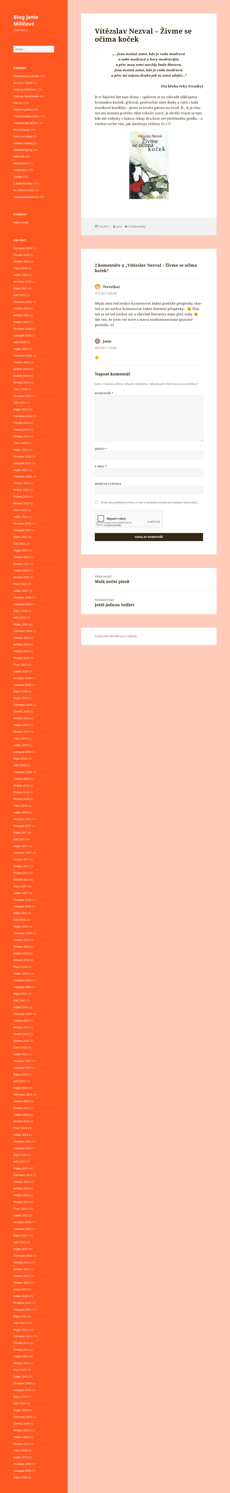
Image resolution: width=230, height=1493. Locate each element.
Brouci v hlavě (22, 83)
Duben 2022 (21, 496)
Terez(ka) (111, 286)
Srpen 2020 (20, 624)
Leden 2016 (20, 973)
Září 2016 (19, 920)
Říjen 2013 (20, 1155)
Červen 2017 (21, 859)
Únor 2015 (20, 1047)
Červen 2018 (21, 779)
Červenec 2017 (22, 853)
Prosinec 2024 (22, 329)
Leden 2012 (20, 1296)
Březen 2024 (21, 382)
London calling (23, 143)
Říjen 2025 (20, 288)
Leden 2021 (20, 591)
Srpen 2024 (20, 349)
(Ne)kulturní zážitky (26, 76)
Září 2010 (19, 1403)
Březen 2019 (21, 732)
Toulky (17, 177)
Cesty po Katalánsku (26, 96)
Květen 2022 (21, 490)
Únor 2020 (20, 665)
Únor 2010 (20, 1450)
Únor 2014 (20, 1128)
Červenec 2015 (22, 1014)
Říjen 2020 (20, 611)
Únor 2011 (20, 1370)
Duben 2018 (21, 792)
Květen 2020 (21, 644)
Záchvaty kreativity (26, 197)
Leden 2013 (20, 1215)
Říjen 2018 (20, 759)
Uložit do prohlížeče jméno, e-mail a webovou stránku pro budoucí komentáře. (149, 502)
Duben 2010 (21, 1437)
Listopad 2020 (22, 604)
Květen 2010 (21, 1430)
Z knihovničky (22, 183)
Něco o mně (20, 222)
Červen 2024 (21, 362)
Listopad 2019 (22, 685)
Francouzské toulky (26, 116)
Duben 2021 (21, 570)
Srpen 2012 (20, 1249)
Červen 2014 (21, 1101)
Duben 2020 (21, 651)
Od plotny (19, 170)
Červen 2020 (21, 638)
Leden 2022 (20, 517)
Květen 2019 (21, 718)
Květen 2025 (21, 315)
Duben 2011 (21, 1356)
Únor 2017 (20, 886)
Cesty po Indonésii (24, 89)
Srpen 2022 (20, 470)
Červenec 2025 (22, 302)
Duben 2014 (21, 1115)
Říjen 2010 (20, 1397)
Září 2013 (19, 1162)
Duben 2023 (21, 429)
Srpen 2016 (20, 926)
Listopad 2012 (22, 1229)
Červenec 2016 (22, 933)
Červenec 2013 (22, 1175)
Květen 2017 (21, 866)
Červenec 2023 (22, 416)
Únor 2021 (20, 584)
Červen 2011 (21, 1343)
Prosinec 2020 (22, 597)
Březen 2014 (21, 1121)
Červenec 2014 (22, 1094)
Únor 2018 (20, 806)
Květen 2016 (21, 947)
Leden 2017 (20, 893)
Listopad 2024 (22, 335)
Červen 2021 (21, 557)
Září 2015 (19, 1000)
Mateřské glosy (22, 150)
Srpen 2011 (20, 1330)
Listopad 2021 (22, 530)
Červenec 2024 (22, 356)
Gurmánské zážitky (25, 123)
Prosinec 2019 (22, 678)
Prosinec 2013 (22, 1141)
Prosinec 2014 (22, 1061)
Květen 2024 (21, 369)
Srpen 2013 (20, 1168)
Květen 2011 (21, 1350)
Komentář (104, 393)
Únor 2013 (20, 1209)
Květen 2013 (21, 1188)
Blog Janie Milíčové (25, 20)
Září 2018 (19, 765)
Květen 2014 (21, 1108)
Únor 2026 (20, 268)
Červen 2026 (21, 255)
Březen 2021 (21, 577)
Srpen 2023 (20, 409)
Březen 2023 (21, 436)
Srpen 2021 (20, 550)
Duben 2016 (21, 953)
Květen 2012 (21, 1269)
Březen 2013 (21, 1202)
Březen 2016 (21, 960)
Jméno (101, 449)
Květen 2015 (21, 1027)
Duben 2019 (21, 725)
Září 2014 (19, 1081)
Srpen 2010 (20, 1410)
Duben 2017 (21, 873)
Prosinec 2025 (22, 282)
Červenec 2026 (22, 248)
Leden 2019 (20, 745)
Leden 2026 (20, 275)
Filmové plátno (23, 109)
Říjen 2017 (20, 832)
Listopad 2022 (22, 463)
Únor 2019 (20, 738)
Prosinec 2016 (22, 900)
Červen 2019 (21, 711)
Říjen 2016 (20, 913)
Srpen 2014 (20, 1088)
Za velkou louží (23, 190)
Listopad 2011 (22, 1309)
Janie (107, 341)
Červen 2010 (21, 1424)
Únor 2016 (20, 967)
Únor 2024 (20, 389)
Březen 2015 (21, 1041)
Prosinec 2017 (22, 819)
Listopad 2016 (22, 906)
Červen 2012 (21, 1262)
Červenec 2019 (22, 705)
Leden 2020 (20, 671)
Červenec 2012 (22, 1256)
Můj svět (18, 156)
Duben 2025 (21, 322)
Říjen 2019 (20, 691)
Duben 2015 (21, 1034)
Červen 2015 (21, 1021)
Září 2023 (19, 403)
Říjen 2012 (20, 1235)
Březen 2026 (21, 261)
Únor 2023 (20, 443)
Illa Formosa (21, 130)
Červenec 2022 (22, 476)
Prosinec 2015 (22, 980)
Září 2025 (19, 295)
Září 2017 (19, 839)
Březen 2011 (21, 1363)
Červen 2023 (21, 423)
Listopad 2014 (22, 1068)
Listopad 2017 (22, 826)
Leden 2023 (20, 450)
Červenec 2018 (22, 772)
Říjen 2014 (20, 1074)
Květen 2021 (21, 564)
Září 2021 (19, 544)
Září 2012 (19, 1242)
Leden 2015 (20, 1054)
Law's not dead (22, 136)
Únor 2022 (20, 510)
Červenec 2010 (22, 1417)
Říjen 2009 (20, 1477)
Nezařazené (21, 163)
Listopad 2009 (22, 1471)
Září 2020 (19, 618)
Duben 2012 (21, 1276)
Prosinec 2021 (22, 523)
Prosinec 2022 (22, 456)
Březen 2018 (21, 799)
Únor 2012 (20, 1289)
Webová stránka (108, 484)
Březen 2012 (21, 1283)
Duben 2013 (21, 1195)
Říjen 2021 (20, 537)
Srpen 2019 (20, 698)
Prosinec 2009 (22, 1464)
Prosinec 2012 (22, 1222)
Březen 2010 (21, 1444)
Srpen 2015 (20, 1007)
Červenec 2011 (22, 1336)
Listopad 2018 (22, 752)
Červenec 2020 (22, 631)
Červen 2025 (21, 308)
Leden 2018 (20, 812)
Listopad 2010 (22, 1390)
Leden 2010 (20, 1457)
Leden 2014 (20, 1135)
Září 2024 (19, 342)
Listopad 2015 (22, 987)
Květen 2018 (21, 785)
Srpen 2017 (20, 846)
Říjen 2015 (20, 994)
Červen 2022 (21, 483)
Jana (119, 226)
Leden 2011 (20, 1376)
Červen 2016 (21, 940)
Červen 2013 (21, 1182)
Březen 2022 (21, 503)
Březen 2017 (21, 880)
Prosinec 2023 (22, 396)
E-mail (101, 466)
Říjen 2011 (20, 1316)
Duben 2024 (21, 376)
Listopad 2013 (22, 1148)
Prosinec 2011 (22, 1303)
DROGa (18, 103)
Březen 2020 (21, 658)
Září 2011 (19, 1323)
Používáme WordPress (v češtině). (116, 636)
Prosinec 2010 (22, 1383)
